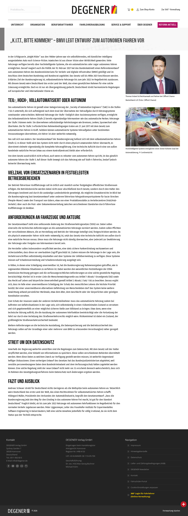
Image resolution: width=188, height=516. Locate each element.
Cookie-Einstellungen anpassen (144, 487)
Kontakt (134, 475)
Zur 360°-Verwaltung (170, 9)
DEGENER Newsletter (140, 469)
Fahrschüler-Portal (139, 481)
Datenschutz (136, 457)
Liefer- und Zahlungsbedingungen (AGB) (148, 463)
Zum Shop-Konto (147, 9)
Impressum (136, 445)
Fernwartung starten (171, 511)
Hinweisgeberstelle (139, 451)
